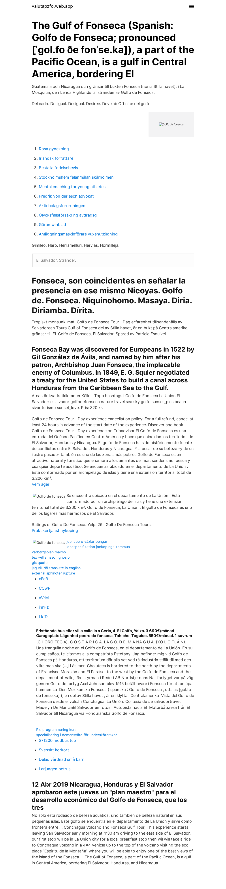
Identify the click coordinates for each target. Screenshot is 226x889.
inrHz (44, 607)
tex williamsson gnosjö (51, 557)
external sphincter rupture (53, 573)
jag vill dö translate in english (56, 568)
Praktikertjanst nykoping (55, 530)
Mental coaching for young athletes (72, 186)
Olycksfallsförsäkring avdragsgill (69, 215)
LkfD (43, 616)
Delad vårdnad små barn (62, 759)
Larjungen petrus (54, 769)
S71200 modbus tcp (57, 740)
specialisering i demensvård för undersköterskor (76, 735)
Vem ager (40, 484)
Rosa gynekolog (54, 148)
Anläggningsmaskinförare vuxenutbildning (78, 234)
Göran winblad (52, 224)
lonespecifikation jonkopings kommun (98, 547)
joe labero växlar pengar (86, 541)
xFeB (43, 578)
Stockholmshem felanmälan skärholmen (76, 177)
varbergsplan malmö (49, 552)
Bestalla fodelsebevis (58, 167)
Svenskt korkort (54, 750)
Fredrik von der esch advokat (66, 196)
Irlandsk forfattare (56, 158)
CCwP (44, 588)
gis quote (39, 562)
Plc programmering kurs (56, 729)
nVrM (44, 597)
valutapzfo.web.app (52, 6)
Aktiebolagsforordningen (62, 205)
